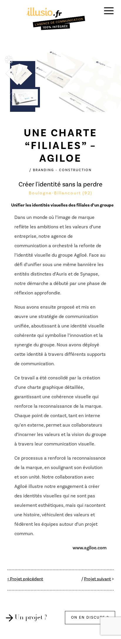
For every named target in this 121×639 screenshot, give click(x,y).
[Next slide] (106, 97)
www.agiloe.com (90, 548)
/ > (97, 579)
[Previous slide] (15, 97)
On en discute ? (90, 617)
